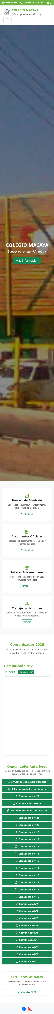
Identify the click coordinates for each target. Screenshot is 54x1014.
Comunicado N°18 (28, 839)
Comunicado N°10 (28, 896)
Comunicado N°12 (28, 882)
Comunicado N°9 (28, 904)
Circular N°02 (28, 992)
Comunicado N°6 (28, 925)
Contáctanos (11, 2)
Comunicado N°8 (28, 911)
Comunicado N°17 (28, 846)
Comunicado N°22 (28, 796)
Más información (27, 260)
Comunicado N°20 (28, 825)
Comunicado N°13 (28, 875)
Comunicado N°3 (28, 947)
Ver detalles (27, 513)
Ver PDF (12, 671)
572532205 (38, 2)
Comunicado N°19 (28, 832)
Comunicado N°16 (28, 853)
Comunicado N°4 (28, 939)
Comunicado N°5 (28, 932)
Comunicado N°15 (28, 860)
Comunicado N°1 (28, 961)
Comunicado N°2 (28, 954)
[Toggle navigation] (7, 20)
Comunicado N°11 (28, 889)
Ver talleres (27, 585)
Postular (27, 621)
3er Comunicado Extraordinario (29, 810)
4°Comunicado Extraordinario (29, 789)
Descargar (27, 671)
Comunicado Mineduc (28, 803)
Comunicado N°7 (28, 918)
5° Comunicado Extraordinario (28, 781)
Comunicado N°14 (28, 868)
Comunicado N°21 (28, 817)
